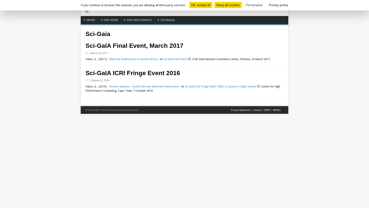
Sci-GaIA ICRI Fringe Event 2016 (133, 73)
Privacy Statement (240, 110)
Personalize (254, 5)
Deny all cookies (228, 5)
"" (133, 59)
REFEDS (277, 110)
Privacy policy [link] (278, 5)
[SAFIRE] (87, 10)
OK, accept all (200, 5)
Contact (257, 110)
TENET (267, 110)
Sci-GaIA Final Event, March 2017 (134, 45)
